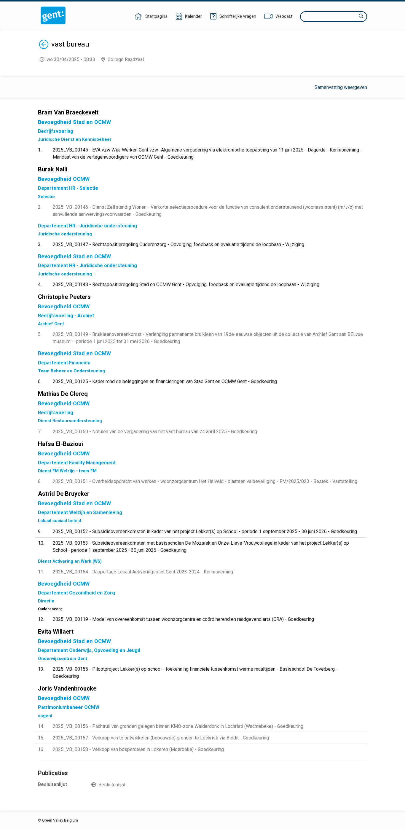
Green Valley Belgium (60, 820)
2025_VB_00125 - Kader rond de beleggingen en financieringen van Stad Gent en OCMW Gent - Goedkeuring (165, 381)
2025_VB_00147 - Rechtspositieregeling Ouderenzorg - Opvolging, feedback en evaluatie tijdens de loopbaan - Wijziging (178, 244)
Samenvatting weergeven (341, 87)
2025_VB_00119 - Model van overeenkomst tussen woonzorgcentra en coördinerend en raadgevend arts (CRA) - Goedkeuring (183, 619)
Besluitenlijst (111, 784)
